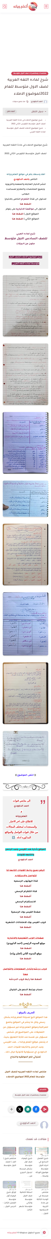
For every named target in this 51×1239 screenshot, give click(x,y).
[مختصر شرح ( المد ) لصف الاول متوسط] (9, 1150)
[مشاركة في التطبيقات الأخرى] (11, 1109)
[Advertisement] (25, 44)
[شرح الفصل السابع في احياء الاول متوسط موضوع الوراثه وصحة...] (41, 1150)
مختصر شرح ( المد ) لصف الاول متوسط (9, 1162)
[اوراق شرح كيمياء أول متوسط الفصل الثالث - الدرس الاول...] (9, 1184)
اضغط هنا (25, 204)
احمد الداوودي (37, 102)
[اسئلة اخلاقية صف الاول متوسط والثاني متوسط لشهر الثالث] (25, 1184)
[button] (36, 1109)
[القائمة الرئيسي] (46, 6)
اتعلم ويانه (21, 816)
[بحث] (5, 6)
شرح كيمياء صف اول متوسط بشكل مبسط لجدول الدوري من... (25, 1167)
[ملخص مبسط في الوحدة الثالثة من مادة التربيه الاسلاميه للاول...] (41, 1184)
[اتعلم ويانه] (25, 6)
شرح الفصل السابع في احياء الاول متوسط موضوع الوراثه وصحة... (42, 1167)
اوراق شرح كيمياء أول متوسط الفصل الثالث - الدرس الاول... (9, 1199)
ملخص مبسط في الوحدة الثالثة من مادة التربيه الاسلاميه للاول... (42, 1203)
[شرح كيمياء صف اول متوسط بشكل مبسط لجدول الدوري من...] (25, 1150)
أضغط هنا (25, 886)
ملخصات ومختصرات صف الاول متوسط (29, 73)
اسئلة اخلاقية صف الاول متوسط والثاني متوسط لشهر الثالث (25, 1201)
